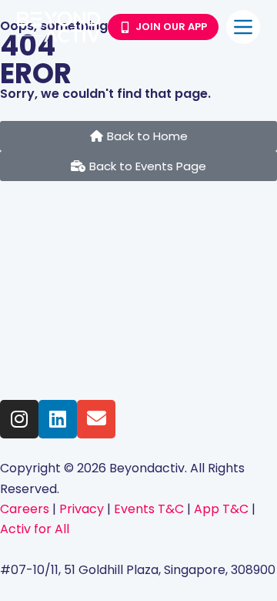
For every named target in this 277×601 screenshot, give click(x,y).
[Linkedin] (57, 419)
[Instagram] (19, 419)
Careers (24, 509)
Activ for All (34, 529)
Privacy (83, 509)
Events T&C (150, 509)
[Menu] (243, 27)
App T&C (221, 509)
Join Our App (171, 26)
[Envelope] (96, 419)
